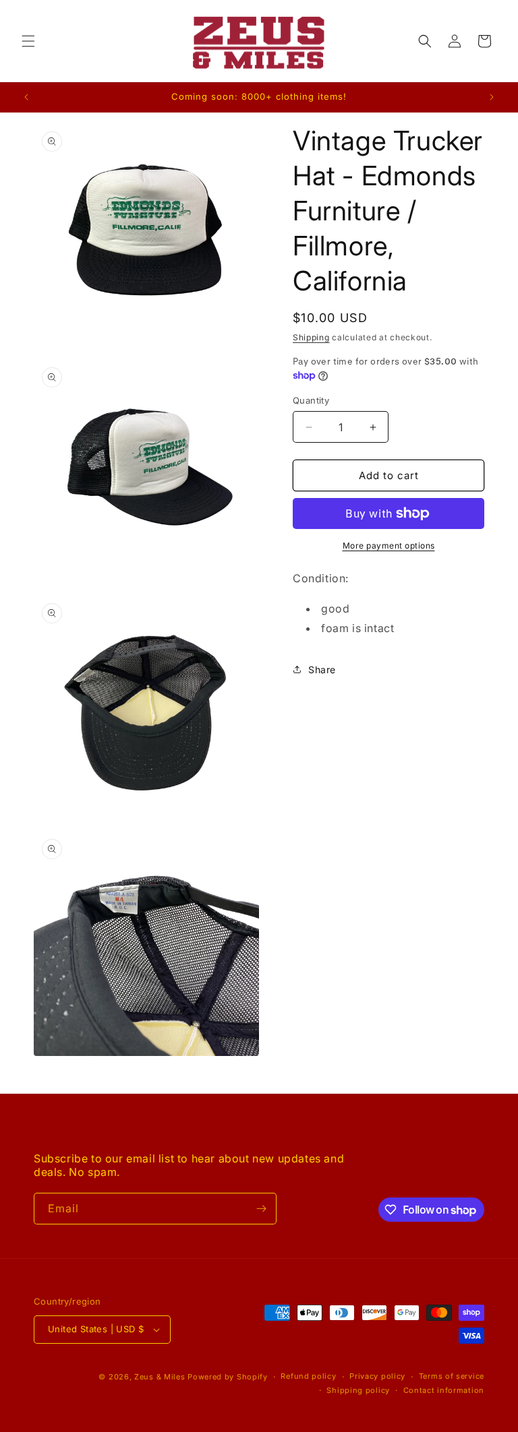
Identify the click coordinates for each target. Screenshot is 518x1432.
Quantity (311, 400)
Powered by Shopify (228, 1376)
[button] (28, 41)
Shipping (311, 337)
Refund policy (308, 1376)
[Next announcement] (492, 97)
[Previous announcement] (26, 97)
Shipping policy (358, 1390)
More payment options (389, 545)
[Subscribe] (261, 1208)
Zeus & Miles (159, 1376)
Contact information (443, 1390)
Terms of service (451, 1376)
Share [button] (322, 669)
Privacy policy (377, 1376)
